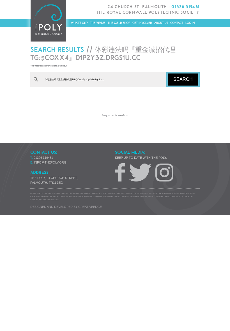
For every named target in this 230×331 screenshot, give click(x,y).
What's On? (79, 22)
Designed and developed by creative (66, 206)
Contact (176, 22)
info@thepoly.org (50, 162)
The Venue (97, 22)
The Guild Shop (119, 22)
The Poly (48, 21)
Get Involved (142, 22)
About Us (161, 22)
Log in (190, 22)
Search (183, 79)
